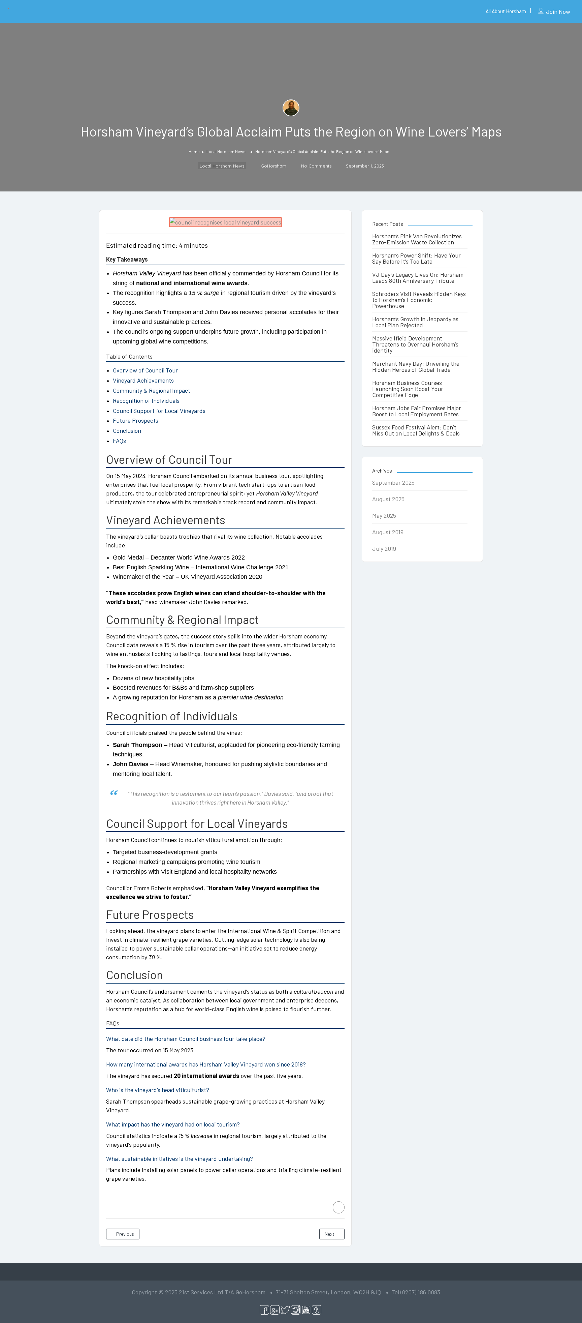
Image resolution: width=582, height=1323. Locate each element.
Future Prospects (135, 420)
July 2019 (384, 548)
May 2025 (384, 515)
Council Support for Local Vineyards (159, 410)
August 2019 (387, 532)
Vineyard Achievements (143, 380)
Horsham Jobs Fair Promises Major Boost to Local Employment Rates (416, 411)
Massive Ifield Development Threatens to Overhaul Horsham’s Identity (415, 344)
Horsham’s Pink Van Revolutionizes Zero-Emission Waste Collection (417, 239)
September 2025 (393, 482)
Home (194, 151)
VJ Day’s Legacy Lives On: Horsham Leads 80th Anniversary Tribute (417, 277)
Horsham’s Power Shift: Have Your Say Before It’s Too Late (416, 258)
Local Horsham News (226, 151)
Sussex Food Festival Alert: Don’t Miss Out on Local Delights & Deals (416, 430)
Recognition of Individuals (146, 400)
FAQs (119, 440)
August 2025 (388, 499)
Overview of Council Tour (145, 370)
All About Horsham (506, 11)
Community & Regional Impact (151, 390)
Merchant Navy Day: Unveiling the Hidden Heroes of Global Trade (415, 366)
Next (330, 1234)
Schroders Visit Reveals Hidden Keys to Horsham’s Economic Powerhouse (419, 299)
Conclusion (127, 430)
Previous (124, 1234)
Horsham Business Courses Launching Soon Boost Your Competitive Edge (407, 388)
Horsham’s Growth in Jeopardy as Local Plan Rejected (415, 322)
